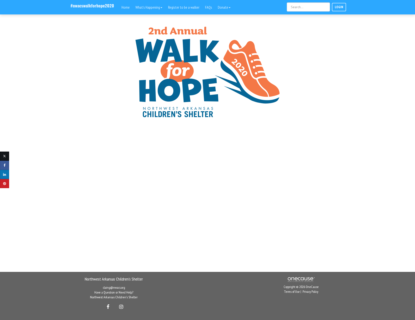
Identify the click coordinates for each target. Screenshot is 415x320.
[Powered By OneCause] (301, 279)
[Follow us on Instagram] (119, 307)
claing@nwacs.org (114, 287)
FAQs (208, 7)
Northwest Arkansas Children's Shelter (114, 297)
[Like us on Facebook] (107, 307)
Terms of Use (292, 291)
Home (126, 7)
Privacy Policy (310, 291)
